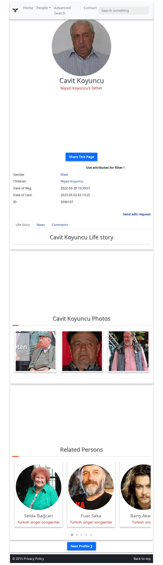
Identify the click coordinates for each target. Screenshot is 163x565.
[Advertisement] (81, 121)
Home (28, 7)
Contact (90, 7)
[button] (72, 535)
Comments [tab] (60, 225)
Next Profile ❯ (82, 546)
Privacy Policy (34, 558)
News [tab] (41, 225)
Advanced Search (62, 10)
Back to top (142, 558)
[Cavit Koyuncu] (81, 46)
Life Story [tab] (23, 225)
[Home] (15, 10)
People (42, 7)
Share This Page (81, 157)
